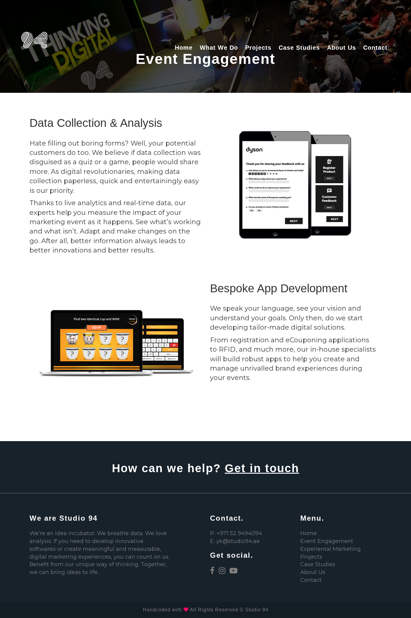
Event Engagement (326, 541)
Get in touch (262, 468)
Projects (258, 47)
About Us (341, 47)
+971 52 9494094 (239, 533)
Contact (375, 47)
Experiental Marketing (330, 549)
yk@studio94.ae (238, 541)
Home (184, 47)
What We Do (219, 47)
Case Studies (299, 47)
